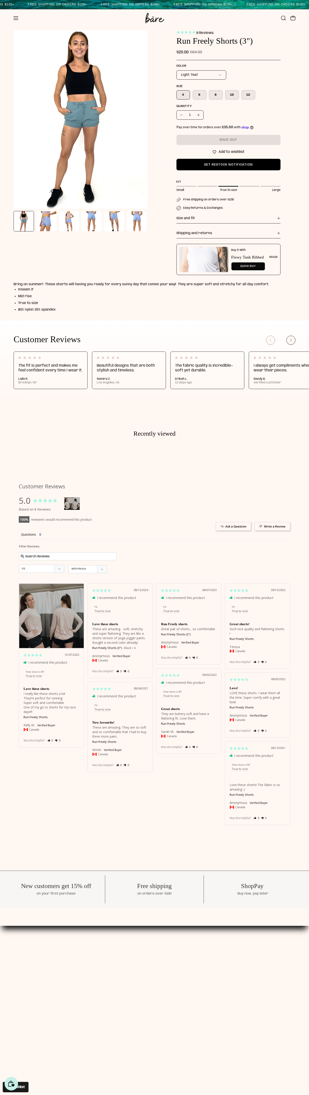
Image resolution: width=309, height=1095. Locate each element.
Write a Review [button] (274, 526)
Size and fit (185, 218)
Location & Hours (145, 992)
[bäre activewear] (154, 18)
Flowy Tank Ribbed (247, 257)
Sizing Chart (184, 968)
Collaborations (143, 976)
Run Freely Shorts (36, 717)
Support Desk (186, 953)
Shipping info (185, 960)
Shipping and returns (194, 233)
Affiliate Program (146, 984)
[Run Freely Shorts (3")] (24, 221)
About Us (138, 953)
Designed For (142, 960)
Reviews (137, 968)
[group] (154, 370)
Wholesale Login (188, 984)
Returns (181, 976)
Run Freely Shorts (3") (107, 648)
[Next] (290, 340)
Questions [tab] (28, 534)
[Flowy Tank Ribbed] (203, 259)
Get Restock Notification (228, 164)
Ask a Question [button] (235, 526)
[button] (283, 18)
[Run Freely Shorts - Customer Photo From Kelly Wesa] (72, 503)
